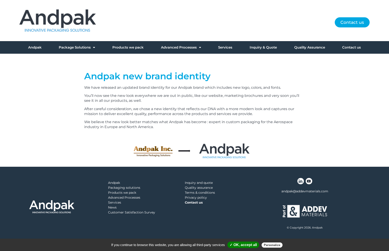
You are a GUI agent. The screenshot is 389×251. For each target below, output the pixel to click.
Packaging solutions (124, 188)
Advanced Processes (179, 47)
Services (225, 47)
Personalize (272, 245)
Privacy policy (196, 197)
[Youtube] (309, 181)
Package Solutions (75, 47)
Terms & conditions (200, 193)
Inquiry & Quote (263, 47)
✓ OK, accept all (243, 245)
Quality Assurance (309, 47)
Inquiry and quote (199, 183)
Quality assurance (199, 188)
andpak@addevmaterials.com (304, 191)
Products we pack (128, 47)
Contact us (351, 47)
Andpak (35, 47)
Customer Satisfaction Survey (131, 212)
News (112, 207)
